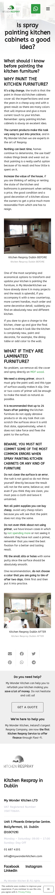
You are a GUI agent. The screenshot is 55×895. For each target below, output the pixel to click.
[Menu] (48, 8)
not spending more (19, 533)
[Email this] (10, 654)
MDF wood (37, 372)
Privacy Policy (24, 892)
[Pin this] (10, 662)
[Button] (35, 8)
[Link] (11, 8)
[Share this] (22, 654)
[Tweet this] (34, 654)
